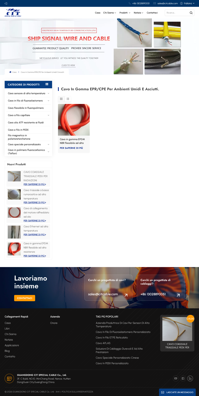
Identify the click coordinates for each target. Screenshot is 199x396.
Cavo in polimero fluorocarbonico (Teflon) (26, 151)
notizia (137, 12)
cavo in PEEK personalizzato (112, 363)
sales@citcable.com (167, 3)
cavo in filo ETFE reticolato (112, 337)
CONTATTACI (24, 298)
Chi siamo (108, 12)
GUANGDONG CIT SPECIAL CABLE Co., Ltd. (42, 375)
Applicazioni (12, 345)
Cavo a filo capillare (19, 115)
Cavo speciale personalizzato (24, 144)
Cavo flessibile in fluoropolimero (26, 107)
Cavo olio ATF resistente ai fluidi (26, 122)
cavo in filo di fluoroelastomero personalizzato (123, 331)
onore (54, 322)
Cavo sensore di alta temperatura (26, 93)
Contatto (10, 356)
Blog (7, 350)
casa (8, 322)
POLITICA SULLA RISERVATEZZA (77, 391)
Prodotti (124, 12)
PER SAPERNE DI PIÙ (34, 184)
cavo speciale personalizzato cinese (117, 357)
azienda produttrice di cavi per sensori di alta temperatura (122, 324)
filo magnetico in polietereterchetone (19, 137)
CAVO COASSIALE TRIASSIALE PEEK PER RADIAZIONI (36, 176)
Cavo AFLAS (103, 343)
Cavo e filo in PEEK (18, 129)
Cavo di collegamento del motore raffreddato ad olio (36, 212)
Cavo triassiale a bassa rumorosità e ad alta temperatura (36, 194)
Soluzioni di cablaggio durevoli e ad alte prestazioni (119, 350)
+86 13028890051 (141, 3)
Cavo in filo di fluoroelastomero (25, 100)
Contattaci (152, 12)
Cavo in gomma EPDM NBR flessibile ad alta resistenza (36, 247)
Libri (7, 328)
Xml (57, 391)
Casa (97, 12)
